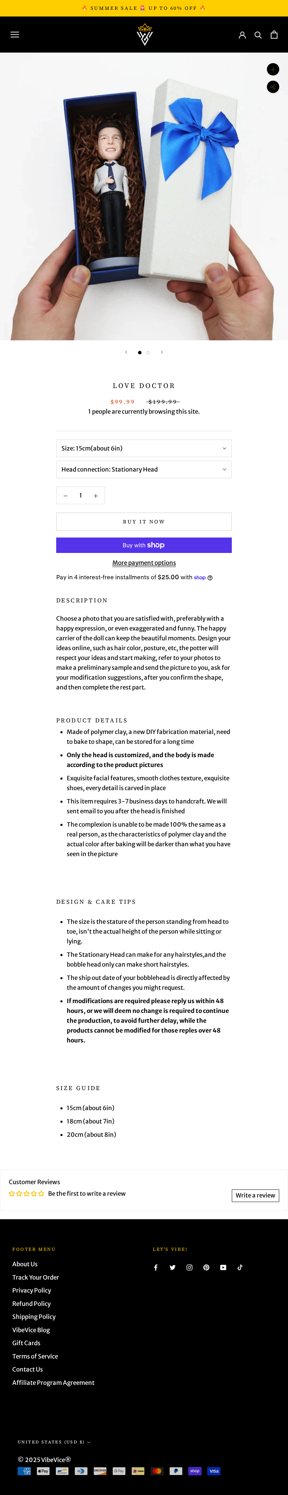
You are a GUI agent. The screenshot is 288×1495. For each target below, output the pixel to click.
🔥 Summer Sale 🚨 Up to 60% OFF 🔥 (144, 8)
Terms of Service (35, 1356)
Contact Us (27, 1369)
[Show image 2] (148, 352)
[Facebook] (156, 1267)
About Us (25, 1264)
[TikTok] (240, 1267)
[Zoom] (273, 69)
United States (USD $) (51, 1442)
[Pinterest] (206, 1267)
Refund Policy (31, 1304)
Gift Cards (26, 1343)
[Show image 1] (140, 352)
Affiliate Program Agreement (53, 1383)
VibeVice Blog (31, 1330)
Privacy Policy (31, 1290)
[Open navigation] (15, 34)
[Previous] (126, 352)
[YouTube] (223, 1267)
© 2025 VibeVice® (44, 1460)
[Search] (258, 34)
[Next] (162, 352)
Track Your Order (35, 1277)
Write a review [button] (255, 1195)
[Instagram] (189, 1267)
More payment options (144, 563)
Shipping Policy (33, 1317)
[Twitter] (173, 1267)
